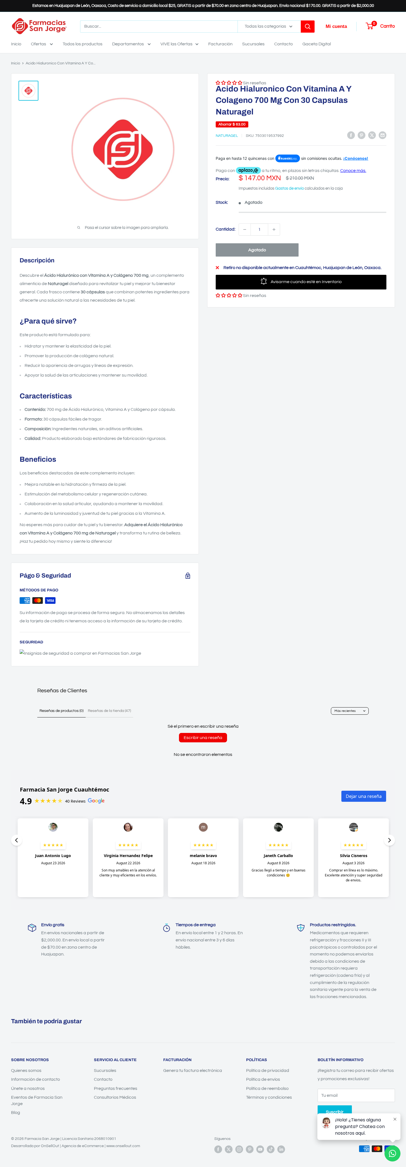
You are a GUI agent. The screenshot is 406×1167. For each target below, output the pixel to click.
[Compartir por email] (382, 135)
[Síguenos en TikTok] (271, 1149)
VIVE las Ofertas (176, 44)
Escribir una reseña (203, 737)
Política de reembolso (267, 1088)
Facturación (220, 44)
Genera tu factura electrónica (192, 1070)
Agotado (257, 250)
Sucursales (253, 44)
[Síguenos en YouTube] (260, 1149)
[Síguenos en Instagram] (239, 1149)
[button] (229, 295)
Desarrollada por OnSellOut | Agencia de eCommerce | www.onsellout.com (75, 1146)
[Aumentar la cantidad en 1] (274, 229)
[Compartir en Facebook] (351, 135)
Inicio (16, 44)
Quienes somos (26, 1070)
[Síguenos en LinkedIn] (281, 1149)
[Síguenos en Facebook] (218, 1149)
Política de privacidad (267, 1070)
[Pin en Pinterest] (361, 135)
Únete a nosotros (28, 1088)
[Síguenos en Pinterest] (250, 1149)
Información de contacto (35, 1079)
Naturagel (227, 136)
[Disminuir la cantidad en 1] (245, 229)
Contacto (283, 44)
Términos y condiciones (269, 1097)
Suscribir (335, 1112)
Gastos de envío (289, 188)
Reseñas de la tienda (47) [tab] (109, 711)
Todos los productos (82, 44)
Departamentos (128, 44)
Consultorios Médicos (115, 1097)
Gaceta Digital (316, 44)
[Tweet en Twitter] (372, 135)
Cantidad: (225, 229)
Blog (15, 1112)
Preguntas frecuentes (115, 1088)
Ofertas (39, 44)
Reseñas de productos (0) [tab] (61, 711)
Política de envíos (263, 1079)
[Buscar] (308, 26)
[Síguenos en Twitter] (229, 1149)
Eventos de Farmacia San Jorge (36, 1100)
